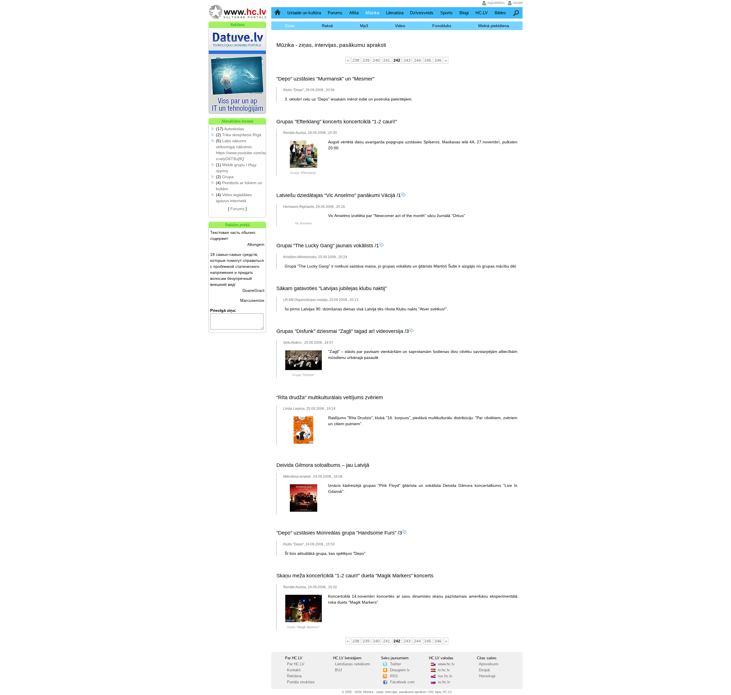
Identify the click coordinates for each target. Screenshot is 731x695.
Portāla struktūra (300, 682)
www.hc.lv (446, 664)
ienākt (518, 3)
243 (407, 60)
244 (417, 60)
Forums (335, 12)
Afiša (354, 12)
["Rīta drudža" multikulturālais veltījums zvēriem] (303, 442)
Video (400, 25)
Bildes (500, 12)
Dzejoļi (484, 670)
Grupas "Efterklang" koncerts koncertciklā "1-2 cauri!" (336, 121)
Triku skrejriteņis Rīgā (241, 134)
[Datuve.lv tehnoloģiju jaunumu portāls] (237, 112)
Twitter (395, 664)
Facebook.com (402, 682)
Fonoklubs (441, 25)
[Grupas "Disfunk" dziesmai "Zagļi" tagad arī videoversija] (303, 369)
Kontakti (294, 670)
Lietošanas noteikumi (352, 664)
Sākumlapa (278, 12)
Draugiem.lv (400, 670)
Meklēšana (516, 12)
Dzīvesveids (421, 12)
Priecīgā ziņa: (223, 310)
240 (376, 60)
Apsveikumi (488, 664)
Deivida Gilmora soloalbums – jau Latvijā (322, 465)
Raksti (327, 25)
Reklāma (294, 676)
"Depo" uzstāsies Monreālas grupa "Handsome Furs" (336, 533)
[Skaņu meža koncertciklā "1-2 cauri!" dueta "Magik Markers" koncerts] (303, 621)
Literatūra (394, 12)
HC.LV (481, 12)
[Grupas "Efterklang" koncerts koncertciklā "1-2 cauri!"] (303, 166)
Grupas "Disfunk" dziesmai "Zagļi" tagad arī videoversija (339, 331)
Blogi (464, 12)
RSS (394, 676)
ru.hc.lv (444, 682)
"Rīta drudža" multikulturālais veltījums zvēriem (329, 397)
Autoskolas (234, 128)
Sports (446, 12)
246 (438, 60)
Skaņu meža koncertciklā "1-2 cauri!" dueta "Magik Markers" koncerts (354, 576)
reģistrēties (496, 3)
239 (366, 60)
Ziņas (290, 25)
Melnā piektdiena (493, 25)
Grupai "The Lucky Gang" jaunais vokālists (324, 245)
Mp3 (364, 25)
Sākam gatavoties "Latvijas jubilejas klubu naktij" (331, 288)
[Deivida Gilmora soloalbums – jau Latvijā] (303, 510)
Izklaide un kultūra (304, 12)
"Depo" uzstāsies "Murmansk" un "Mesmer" (325, 79)
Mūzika (372, 12)
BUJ (338, 670)
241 (386, 60)
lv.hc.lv (444, 670)
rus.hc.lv (445, 676)
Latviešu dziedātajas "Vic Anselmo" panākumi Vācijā (335, 195)
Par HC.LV (295, 664)
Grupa (228, 176)
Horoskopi (487, 676)
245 (427, 60)
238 (355, 60)
